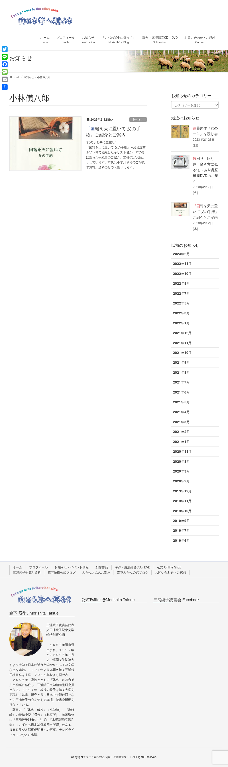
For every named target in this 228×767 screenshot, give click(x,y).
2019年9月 (181, 520)
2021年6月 (181, 392)
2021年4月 (181, 411)
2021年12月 (182, 332)
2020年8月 (181, 461)
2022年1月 (181, 323)
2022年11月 (182, 263)
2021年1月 (181, 441)
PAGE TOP (218, 740)
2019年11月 (182, 500)
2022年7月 (181, 293)
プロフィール (38, 567)
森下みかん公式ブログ (132, 572)
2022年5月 (181, 303)
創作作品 (102, 567)
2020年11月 (182, 451)
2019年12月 (182, 491)
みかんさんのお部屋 (96, 572)
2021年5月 (181, 402)
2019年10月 (182, 510)
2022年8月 (181, 283)
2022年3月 (181, 312)
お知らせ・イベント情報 (72, 567)
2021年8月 (181, 372)
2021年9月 (181, 362)
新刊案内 (138, 119)
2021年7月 (181, 382)
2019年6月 (181, 540)
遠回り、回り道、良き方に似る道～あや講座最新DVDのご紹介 (205, 170)
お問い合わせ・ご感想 (170, 572)
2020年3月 (181, 471)
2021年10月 (182, 352)
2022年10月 (182, 273)
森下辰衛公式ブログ (61, 572)
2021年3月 (181, 421)
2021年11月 (182, 342)
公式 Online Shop (169, 567)
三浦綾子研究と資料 (27, 572)
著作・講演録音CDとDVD (132, 567)
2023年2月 (181, 253)
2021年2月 (181, 431)
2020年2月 (181, 481)
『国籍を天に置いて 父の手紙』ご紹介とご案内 (113, 131)
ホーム (17, 567)
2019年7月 (181, 530)
